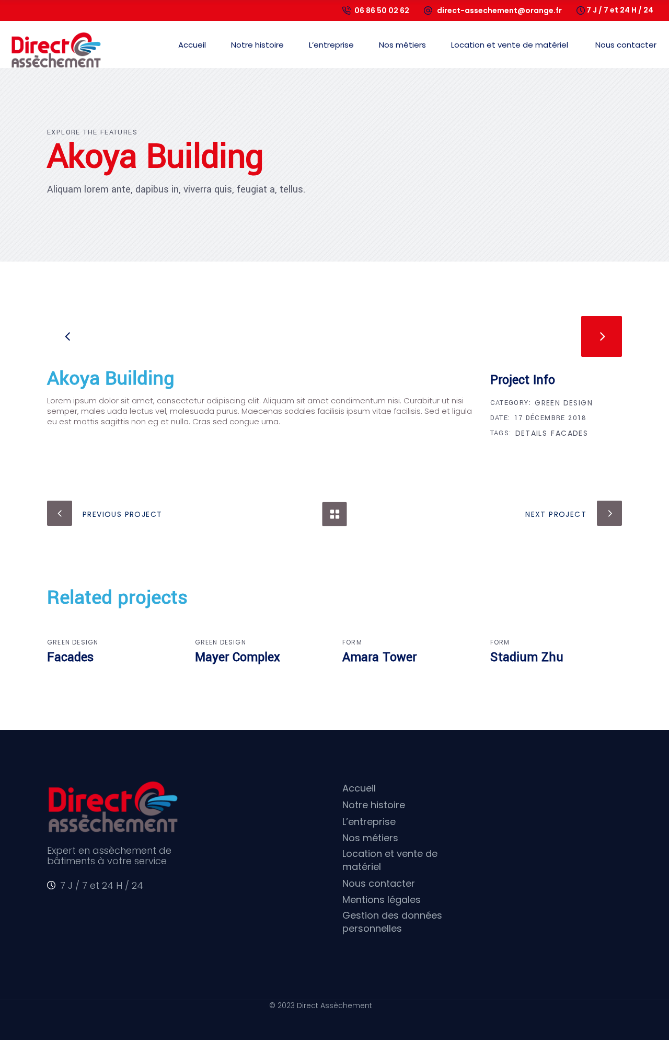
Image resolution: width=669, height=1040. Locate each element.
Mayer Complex (237, 657)
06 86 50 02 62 (381, 10)
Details (531, 433)
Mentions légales (381, 899)
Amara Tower (379, 657)
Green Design (564, 402)
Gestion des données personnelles (392, 922)
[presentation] (67, 336)
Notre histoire (373, 804)
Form (352, 642)
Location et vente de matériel (389, 860)
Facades (569, 433)
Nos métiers (370, 837)
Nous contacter (378, 883)
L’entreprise (369, 821)
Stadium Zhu (526, 657)
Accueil (359, 788)
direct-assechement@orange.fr (499, 10)
